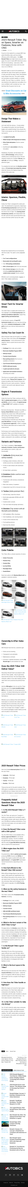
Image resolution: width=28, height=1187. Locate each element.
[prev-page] (2, 1154)
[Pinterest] (14, 1175)
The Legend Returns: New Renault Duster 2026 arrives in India (18, 1109)
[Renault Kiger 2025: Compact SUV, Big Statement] (5, 1124)
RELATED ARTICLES (7, 1070)
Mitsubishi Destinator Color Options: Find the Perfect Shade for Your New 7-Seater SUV (7, 1060)
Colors (7, 1051)
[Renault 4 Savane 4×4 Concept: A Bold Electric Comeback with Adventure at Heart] (5, 1131)
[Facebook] (5, 1175)
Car (6, 34)
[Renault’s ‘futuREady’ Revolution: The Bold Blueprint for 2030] (5, 1103)
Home (2, 34)
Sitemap (22, 1182)
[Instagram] (10, 1174)
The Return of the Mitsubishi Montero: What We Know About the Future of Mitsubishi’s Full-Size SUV (21, 1061)
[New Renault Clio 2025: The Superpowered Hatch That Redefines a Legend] (5, 1118)
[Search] (26, 31)
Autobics (4, 50)
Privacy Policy (17, 1182)
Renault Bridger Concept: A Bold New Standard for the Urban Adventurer (17, 1095)
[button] (2, 31)
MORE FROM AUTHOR (19, 1070)
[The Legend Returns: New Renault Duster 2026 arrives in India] (5, 1109)
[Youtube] (22, 1175)
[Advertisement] (14, 15)
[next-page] (5, 1154)
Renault (9, 34)
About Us (11, 1182)
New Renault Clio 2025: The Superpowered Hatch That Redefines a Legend (18, 1116)
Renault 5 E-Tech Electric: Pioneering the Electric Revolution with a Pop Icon (17, 1148)
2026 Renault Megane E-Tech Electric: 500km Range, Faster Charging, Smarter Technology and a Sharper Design (18, 1077)
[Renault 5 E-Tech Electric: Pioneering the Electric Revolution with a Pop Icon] (5, 1149)
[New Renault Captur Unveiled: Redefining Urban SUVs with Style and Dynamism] (5, 1141)
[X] (18, 1175)
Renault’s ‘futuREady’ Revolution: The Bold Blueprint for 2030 (16, 1102)
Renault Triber (13, 1051)
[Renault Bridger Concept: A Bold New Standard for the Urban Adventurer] (5, 1096)
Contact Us (6, 1182)
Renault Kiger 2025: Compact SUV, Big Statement (15, 1123)
